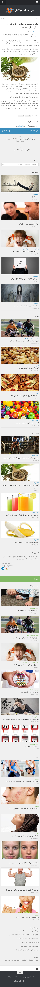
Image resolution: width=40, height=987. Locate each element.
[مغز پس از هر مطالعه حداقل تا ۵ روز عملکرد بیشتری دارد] (20, 706)
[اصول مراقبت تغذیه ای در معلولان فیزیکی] (20, 328)
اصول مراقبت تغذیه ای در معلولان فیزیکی (24, 341)
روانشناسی (36, 194)
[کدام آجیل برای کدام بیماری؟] (20, 355)
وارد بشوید (20, 126)
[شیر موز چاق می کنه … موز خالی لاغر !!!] (20, 529)
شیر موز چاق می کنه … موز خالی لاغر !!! (25, 542)
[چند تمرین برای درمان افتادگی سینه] (20, 904)
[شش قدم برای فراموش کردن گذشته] (20, 293)
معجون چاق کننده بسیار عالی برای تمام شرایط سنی (21, 458)
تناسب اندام (34, 19)
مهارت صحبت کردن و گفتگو (29, 224)
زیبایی (32, 421)
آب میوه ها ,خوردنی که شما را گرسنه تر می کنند (22, 515)
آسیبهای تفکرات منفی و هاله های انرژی (25, 278)
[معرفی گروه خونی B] (20, 733)
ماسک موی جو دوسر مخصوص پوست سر (26, 836)
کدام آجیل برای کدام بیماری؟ (28, 368)
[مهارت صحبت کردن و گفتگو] (20, 211)
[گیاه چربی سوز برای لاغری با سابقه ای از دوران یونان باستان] (20, 472)
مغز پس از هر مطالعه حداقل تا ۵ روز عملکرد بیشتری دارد (21, 719)
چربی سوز (28, 116)
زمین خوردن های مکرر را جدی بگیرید (27, 610)
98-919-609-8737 (7, 564)
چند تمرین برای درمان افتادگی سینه (27, 917)
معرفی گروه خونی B (32, 746)
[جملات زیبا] (20, 183)
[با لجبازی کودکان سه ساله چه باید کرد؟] (20, 238)
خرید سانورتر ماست (10, 960)
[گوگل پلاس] (3, 131)
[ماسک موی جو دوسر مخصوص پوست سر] (20, 822)
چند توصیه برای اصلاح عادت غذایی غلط (25, 395)
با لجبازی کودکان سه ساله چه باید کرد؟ (25, 251)
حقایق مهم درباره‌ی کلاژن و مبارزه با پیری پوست (24, 863)
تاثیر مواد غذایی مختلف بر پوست (27, 423)
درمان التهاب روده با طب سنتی (30, 942)
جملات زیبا (35, 196)
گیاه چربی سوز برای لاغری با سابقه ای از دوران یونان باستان (21, 486)
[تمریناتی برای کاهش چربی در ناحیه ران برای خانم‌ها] (20, 768)
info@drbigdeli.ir (7, 566)
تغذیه (26, 339)
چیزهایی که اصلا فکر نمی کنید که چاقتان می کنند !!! (22, 890)
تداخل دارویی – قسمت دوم (30, 692)
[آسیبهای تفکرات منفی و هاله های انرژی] (20, 265)
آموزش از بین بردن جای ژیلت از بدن (28, 938)
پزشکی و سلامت (34, 249)
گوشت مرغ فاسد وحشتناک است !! (28, 931)
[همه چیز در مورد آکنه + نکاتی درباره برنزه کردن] (20, 795)
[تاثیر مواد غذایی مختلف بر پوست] (20, 410)
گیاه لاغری (21, 116)
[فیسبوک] (9, 131)
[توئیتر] (6, 131)
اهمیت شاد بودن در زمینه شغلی (29, 946)
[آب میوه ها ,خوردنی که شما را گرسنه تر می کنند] (20, 502)
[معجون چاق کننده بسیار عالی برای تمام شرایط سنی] (20, 445)
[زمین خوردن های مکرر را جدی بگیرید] (20, 597)
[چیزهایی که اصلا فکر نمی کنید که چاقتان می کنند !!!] (20, 877)
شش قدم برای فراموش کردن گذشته (26, 306)
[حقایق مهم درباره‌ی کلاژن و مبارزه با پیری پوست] (20, 850)
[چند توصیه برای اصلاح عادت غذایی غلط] (20, 382)
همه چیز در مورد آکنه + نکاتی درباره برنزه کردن (24, 808)
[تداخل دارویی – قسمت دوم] (20, 679)
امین (34, 31)
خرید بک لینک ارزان (33, 960)
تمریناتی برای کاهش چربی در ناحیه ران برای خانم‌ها (22, 781)
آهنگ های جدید (22, 960)
